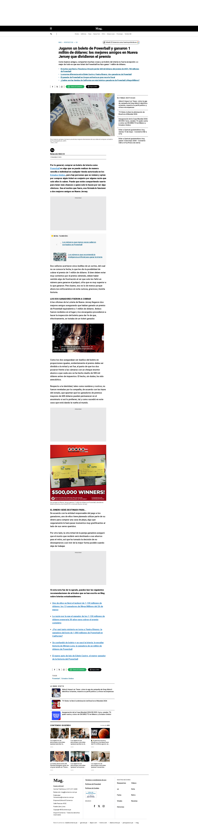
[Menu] (52, 29)
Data (133, 789)
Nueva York (96, 34)
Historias (120, 807)
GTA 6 (103, 34)
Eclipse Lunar (111, 34)
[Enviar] (51, 34)
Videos (133, 783)
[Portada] (58, 784)
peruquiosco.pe (128, 823)
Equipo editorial (58, 786)
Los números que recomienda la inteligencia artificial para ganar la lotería (85, 255)
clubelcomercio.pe (71, 823)
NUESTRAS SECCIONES (123, 780)
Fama (119, 795)
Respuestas (121, 783)
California (83, 34)
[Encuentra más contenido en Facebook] (52, 86)
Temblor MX (128, 34)
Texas (89, 34)
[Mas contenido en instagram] (103, 806)
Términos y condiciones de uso (95, 780)
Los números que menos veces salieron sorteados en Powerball (79, 243)
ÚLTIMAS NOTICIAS (126, 98)
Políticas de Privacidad (93, 784)
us (118, 789)
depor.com (93, 823)
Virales (119, 801)
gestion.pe (83, 823)
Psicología (120, 34)
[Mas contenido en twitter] (99, 806)
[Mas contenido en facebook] (94, 806)
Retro (133, 795)
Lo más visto (57, 686)
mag (137, 823)
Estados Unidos (68, 679)
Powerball (56, 679)
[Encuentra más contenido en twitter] (57, 86)
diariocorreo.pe (115, 823)
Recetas (134, 801)
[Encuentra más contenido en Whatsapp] (62, 86)
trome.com (103, 823)
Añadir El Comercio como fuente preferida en (121, 42)
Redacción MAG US (57, 154)
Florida (77, 34)
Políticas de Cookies (92, 788)
